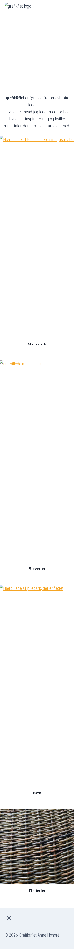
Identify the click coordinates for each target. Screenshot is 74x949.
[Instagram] (9, 918)
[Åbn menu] (65, 7)
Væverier (37, 568)
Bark (37, 793)
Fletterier (37, 890)
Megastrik (37, 344)
